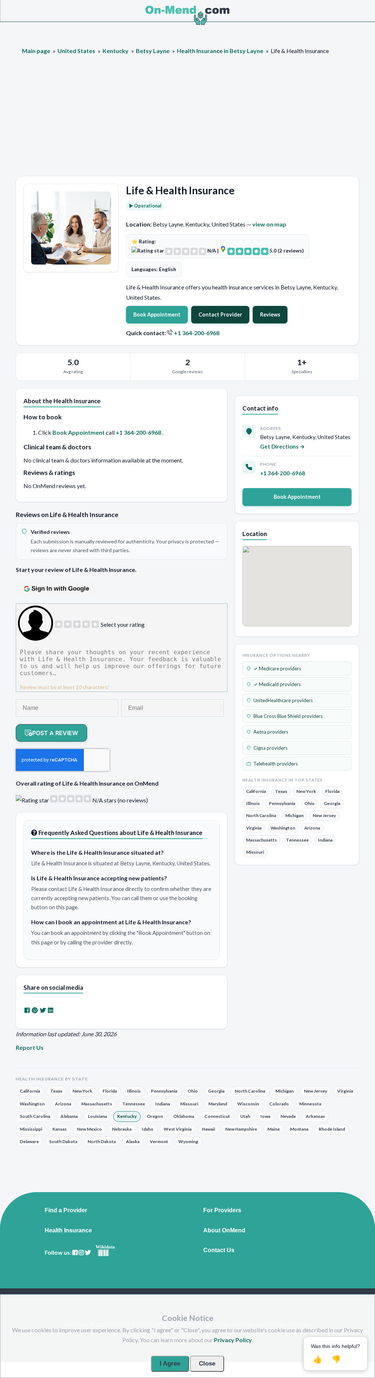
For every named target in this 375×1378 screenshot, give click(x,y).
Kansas (59, 1129)
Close (207, 1363)
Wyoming (188, 1141)
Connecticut (217, 1116)
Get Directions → (282, 446)
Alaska (133, 1141)
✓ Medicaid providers (277, 684)
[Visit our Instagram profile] (81, 1253)
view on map (269, 224)
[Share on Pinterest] (35, 1010)
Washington (283, 828)
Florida (332, 791)
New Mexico (89, 1129)
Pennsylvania (282, 803)
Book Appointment (157, 314)
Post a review (55, 733)
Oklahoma (183, 1116)
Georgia (332, 803)
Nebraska (121, 1129)
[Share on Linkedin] (50, 1010)
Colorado (279, 1103)
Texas (281, 791)
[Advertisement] (187, 121)
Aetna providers (270, 732)
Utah (245, 1116)
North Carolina (261, 815)
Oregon (155, 1116)
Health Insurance (68, 1230)
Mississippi (31, 1129)
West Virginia (178, 1129)
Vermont (159, 1141)
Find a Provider (66, 1210)
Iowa (265, 1116)
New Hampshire (241, 1129)
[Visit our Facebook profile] (75, 1253)
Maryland (217, 1103)
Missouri (255, 852)
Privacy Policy (233, 1339)
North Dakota (102, 1141)
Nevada (288, 1116)
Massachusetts (261, 840)
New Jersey (324, 815)
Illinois (253, 803)
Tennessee (297, 840)
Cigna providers (270, 748)
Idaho (147, 1129)
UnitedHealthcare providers (283, 700)
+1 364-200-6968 (196, 332)
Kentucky (127, 1116)
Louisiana (97, 1116)
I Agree (170, 1363)
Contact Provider (220, 314)
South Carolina (35, 1116)
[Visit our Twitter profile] (88, 1253)
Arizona (312, 828)
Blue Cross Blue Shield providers (288, 716)
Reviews (270, 314)
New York (306, 791)
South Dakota (63, 1141)
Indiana (325, 840)
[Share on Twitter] (43, 1010)
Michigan (294, 815)
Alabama (69, 1116)
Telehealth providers (275, 764)
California (256, 791)
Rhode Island (332, 1129)
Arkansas (315, 1116)
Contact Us (218, 1250)
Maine (273, 1129)
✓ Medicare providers (277, 668)
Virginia (253, 828)
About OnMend (224, 1230)
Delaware (29, 1141)
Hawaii (208, 1129)
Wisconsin (248, 1103)
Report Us (30, 1047)
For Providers (222, 1210)
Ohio (309, 803)
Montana (299, 1129)
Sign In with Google (60, 588)
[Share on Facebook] (27, 1010)
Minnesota (310, 1103)
